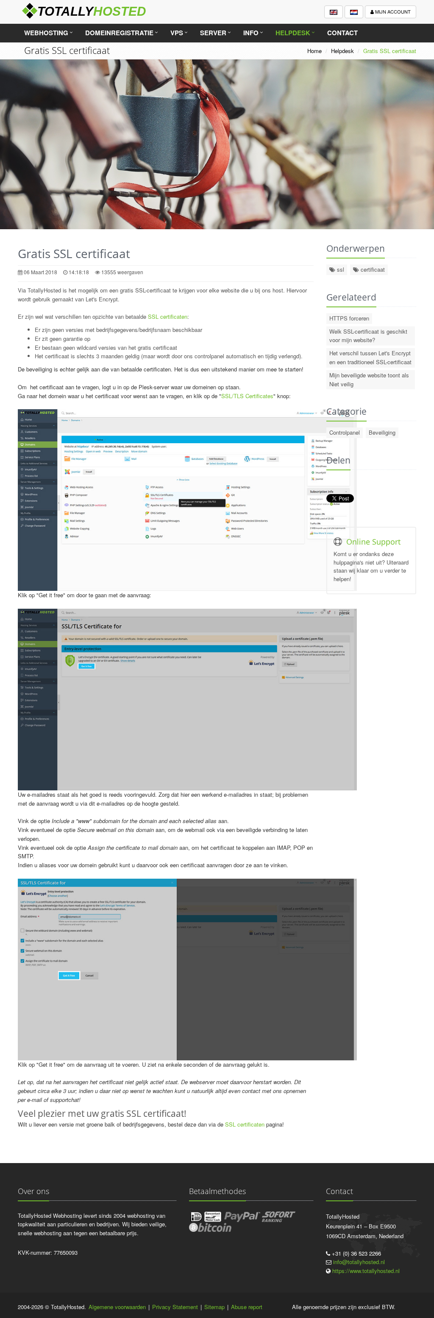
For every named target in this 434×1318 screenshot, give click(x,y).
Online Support (373, 542)
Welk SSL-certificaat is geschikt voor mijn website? (368, 335)
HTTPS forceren (349, 318)
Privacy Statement (175, 1307)
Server (213, 32)
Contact (342, 32)
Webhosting (46, 32)
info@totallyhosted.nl (359, 1262)
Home (314, 51)
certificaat (372, 269)
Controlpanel (344, 432)
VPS (176, 32)
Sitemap (214, 1307)
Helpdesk (292, 32)
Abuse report (246, 1307)
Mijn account (392, 11)
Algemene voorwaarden (117, 1307)
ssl (339, 269)
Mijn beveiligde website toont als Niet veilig (369, 379)
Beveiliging (382, 432)
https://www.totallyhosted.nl (366, 1271)
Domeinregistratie (119, 32)
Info (251, 32)
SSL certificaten (167, 316)
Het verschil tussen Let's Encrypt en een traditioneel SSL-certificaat (370, 357)
